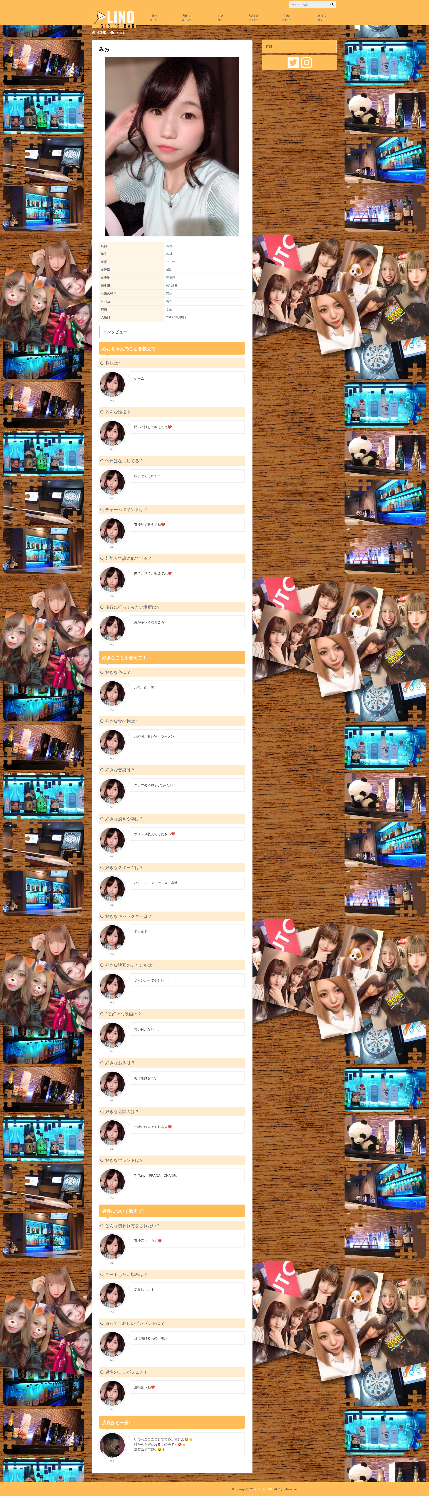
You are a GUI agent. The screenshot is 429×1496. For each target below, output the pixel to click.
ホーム (153, 17)
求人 (321, 17)
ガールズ (186, 17)
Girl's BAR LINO (263, 1489)
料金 (220, 17)
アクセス (254, 17)
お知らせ (287, 17)
